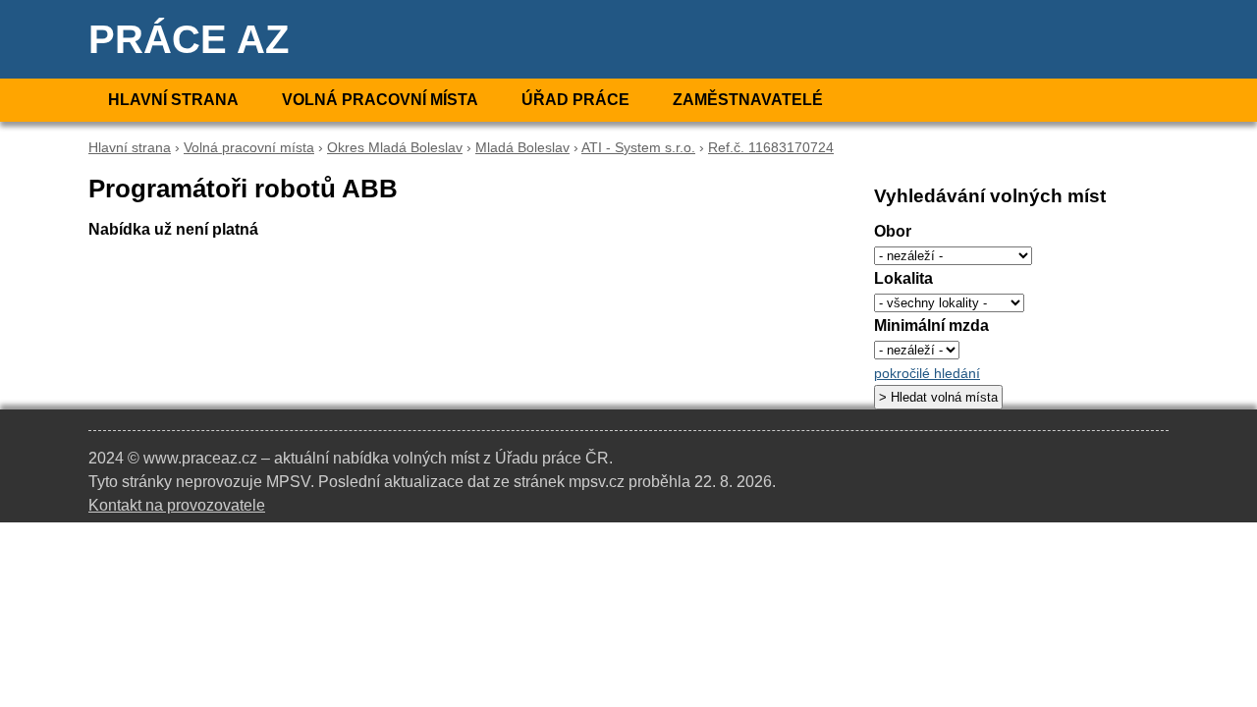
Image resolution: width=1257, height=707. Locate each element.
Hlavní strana (173, 99)
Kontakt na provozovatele (176, 505)
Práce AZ (188, 39)
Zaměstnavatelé (748, 99)
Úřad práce (575, 99)
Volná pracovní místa (380, 99)
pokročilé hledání (927, 373)
